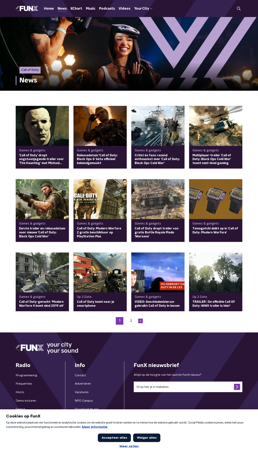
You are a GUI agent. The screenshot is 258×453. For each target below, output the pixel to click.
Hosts (20, 392)
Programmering (26, 375)
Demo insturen (26, 400)
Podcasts (107, 8)
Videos (124, 8)
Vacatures (82, 392)
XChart (76, 8)
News (62, 8)
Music (90, 8)
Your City (141, 8)
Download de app (87, 409)
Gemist (20, 409)
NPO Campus (84, 400)
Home (49, 8)
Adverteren (83, 383)
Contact (80, 375)
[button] (238, 8)
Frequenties (24, 383)
